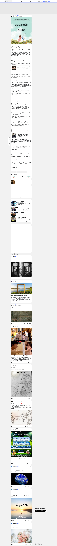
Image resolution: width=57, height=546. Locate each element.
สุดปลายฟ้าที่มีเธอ (21, 176)
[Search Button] (5, 1)
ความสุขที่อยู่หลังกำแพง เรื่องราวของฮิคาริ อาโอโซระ (20, 355)
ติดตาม (18, 15)
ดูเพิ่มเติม (15, 461)
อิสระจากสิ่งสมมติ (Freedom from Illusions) (19, 295)
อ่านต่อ (15, 260)
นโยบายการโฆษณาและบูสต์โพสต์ (38, 542)
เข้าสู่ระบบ (43, 1)
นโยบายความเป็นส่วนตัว (37, 543)
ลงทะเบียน (48, 1)
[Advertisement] (28, 8)
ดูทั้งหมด (21, 223)
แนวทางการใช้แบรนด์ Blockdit (38, 544)
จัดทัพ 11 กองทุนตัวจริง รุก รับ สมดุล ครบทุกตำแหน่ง (20, 458)
